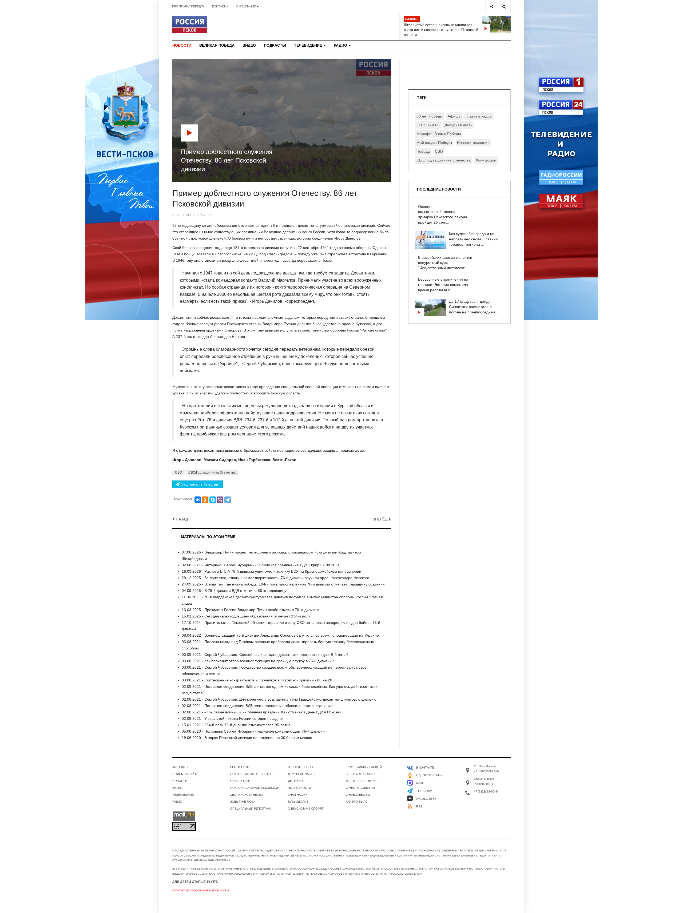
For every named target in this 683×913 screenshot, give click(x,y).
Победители (240, 780)
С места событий (360, 787)
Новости (181, 45)
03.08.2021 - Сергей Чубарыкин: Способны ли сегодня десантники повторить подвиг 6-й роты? (265, 654)
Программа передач (188, 6)
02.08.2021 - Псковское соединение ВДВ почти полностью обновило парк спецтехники (257, 706)
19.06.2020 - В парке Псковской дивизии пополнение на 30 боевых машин (247, 738)
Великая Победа (217, 45)
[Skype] (212, 499)
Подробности (299, 787)
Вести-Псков (240, 767)
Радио (341, 45)
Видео (249, 45)
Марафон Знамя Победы (438, 134)
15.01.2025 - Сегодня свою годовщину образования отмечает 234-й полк (246, 616)
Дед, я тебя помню (361, 780)
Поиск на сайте (185, 773)
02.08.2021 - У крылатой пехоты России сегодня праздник (232, 718)
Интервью (296, 780)
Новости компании (473, 142)
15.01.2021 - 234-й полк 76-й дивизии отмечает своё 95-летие (236, 725)
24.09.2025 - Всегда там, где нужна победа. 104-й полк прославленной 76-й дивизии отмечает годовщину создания (283, 584)
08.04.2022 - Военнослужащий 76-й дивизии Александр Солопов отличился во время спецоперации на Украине (280, 635)
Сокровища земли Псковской (254, 787)
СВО (178, 472)
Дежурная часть (458, 125)
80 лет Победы (429, 116)
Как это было (357, 801)
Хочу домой (486, 160)
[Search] (504, 6)
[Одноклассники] (205, 499)
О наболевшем (358, 794)
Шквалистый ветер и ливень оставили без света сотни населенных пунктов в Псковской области (441, 30)
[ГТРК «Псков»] (189, 24)
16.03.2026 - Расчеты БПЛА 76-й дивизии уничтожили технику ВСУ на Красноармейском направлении (271, 571)
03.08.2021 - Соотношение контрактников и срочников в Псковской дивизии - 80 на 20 (257, 680)
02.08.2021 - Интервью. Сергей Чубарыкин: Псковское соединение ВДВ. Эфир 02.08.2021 (261, 565)
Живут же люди (243, 801)
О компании (246, 6)
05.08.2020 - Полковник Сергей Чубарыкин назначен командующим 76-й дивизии (253, 731)
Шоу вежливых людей (364, 767)
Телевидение (308, 45)
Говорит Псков (300, 767)
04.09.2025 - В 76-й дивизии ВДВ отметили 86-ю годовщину (234, 590)
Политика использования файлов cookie (200, 890)
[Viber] (220, 499)
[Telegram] (227, 499)
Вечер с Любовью (360, 773)
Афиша (454, 116)
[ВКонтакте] (197, 499)
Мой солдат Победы (434, 142)
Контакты (220, 6)
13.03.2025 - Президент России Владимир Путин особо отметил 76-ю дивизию (250, 610)
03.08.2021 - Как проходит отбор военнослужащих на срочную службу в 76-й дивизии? (258, 661)
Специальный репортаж (250, 808)
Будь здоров (298, 801)
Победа (423, 151)
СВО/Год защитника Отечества (212, 472)
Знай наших (297, 794)
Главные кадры (479, 116)
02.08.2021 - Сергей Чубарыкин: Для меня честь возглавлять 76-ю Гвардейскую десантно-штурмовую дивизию (279, 699)
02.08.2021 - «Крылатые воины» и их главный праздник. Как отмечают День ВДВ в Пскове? (262, 712)
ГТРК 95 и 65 (427, 125)
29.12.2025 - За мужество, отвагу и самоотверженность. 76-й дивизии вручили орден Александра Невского (275, 578)
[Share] (491, 6)
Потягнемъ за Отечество (251, 773)
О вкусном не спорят (306, 808)
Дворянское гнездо (246, 794)
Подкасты (275, 45)
